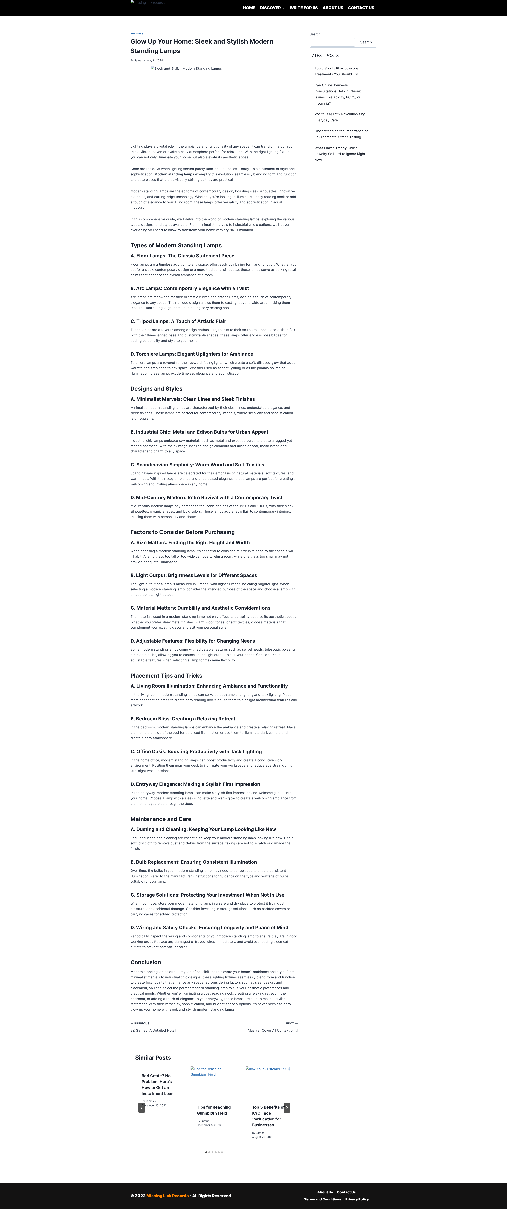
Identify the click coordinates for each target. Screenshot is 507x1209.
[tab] (206, 1152)
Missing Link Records (167, 1195)
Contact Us (361, 7)
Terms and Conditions (322, 1199)
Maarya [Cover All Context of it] (273, 1027)
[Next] (287, 1108)
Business (137, 33)
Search (315, 34)
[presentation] (214, 1082)
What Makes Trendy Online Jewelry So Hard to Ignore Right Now (340, 154)
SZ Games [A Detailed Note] (153, 1027)
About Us (333, 7)
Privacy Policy (357, 1199)
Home (249, 7)
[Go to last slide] (141, 1108)
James (138, 60)
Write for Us (304, 7)
